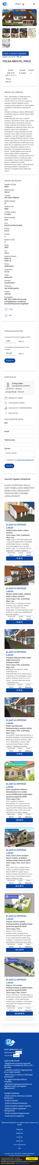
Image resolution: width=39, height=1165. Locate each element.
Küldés (9, 466)
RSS (19, 1148)
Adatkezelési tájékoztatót (25, 460)
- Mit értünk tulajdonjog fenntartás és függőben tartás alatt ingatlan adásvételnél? (18, 1086)
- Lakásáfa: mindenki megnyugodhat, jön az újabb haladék (18, 1071)
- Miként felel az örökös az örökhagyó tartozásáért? (18, 1076)
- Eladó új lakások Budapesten (16, 1103)
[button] (19, 4)
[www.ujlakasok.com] (5, 4)
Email (6, 431)
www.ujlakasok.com (13, 1049)
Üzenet (7, 448)
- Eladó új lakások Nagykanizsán (16, 1113)
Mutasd (19, 389)
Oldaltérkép (19, 1129)
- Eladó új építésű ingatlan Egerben (17, 1106)
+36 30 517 (10, 389)
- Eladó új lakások (11, 1101)
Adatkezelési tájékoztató (22, 1163)
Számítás (10, 360)
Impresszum (19, 1141)
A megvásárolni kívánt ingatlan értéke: (17, 337)
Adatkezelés (19, 1133)
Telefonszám (9, 440)
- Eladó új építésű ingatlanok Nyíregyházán (15, 1110)
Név (6, 423)
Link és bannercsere (20, 1144)
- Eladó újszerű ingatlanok (14, 1116)
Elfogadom (32, 1158)
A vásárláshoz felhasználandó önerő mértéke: (16, 348)
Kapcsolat (19, 1137)
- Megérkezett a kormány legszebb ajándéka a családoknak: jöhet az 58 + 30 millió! (19, 1065)
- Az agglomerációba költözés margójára (15, 1080)
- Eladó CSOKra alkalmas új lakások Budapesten (18, 1097)
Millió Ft (21, 341)
